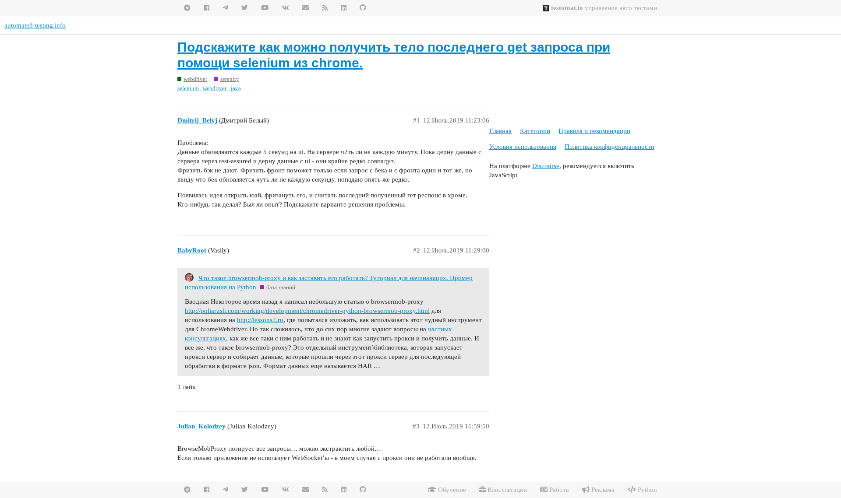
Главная (500, 130)
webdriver (214, 88)
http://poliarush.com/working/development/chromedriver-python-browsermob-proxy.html (307, 310)
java (236, 88)
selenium (188, 88)
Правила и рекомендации (594, 130)
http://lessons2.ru (260, 319)
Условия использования (522, 146)
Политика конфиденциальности (609, 146)
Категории (535, 130)
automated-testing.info (35, 25)
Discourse (545, 165)
